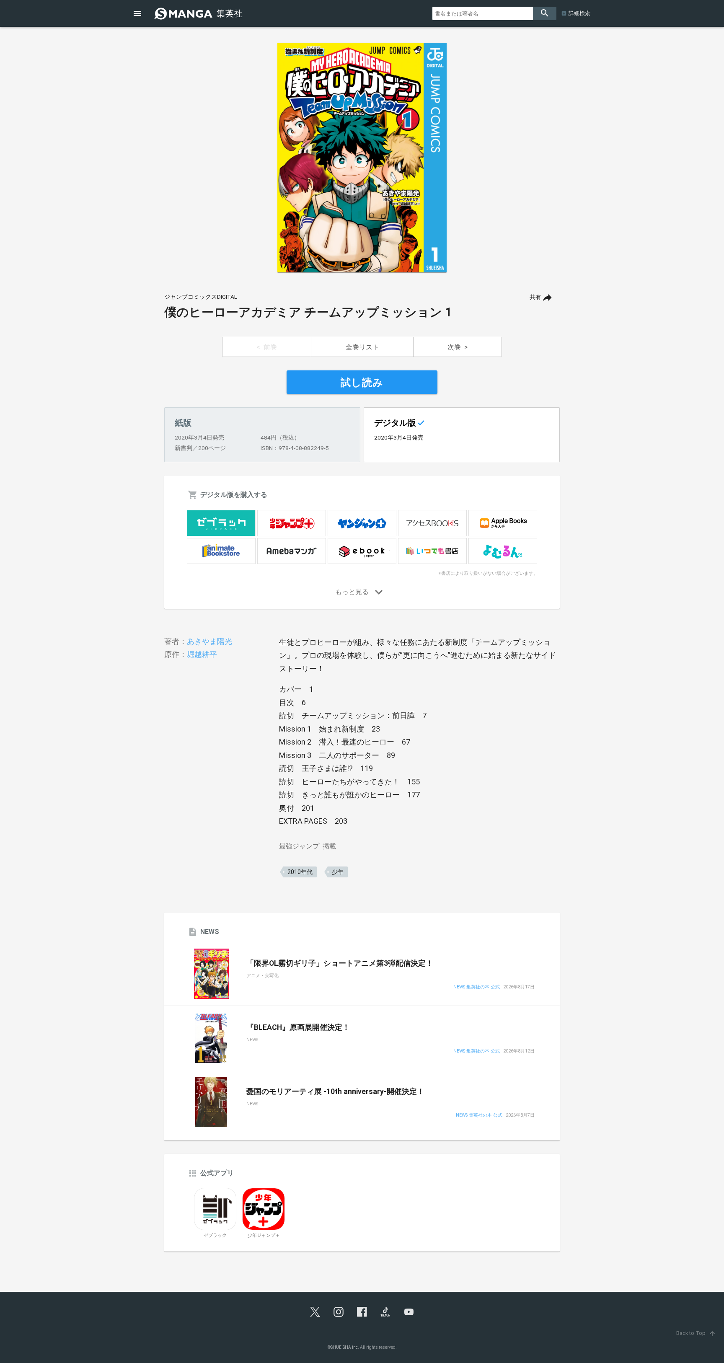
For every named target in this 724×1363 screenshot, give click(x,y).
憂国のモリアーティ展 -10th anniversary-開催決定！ (335, 1091)
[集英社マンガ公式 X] (315, 1312)
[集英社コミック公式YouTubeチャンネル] (409, 1312)
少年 (338, 872)
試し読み (362, 382)
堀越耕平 (202, 654)
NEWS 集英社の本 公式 (476, 987)
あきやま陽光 (209, 641)
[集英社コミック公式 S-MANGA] (199, 13)
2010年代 (300, 872)
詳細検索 (579, 13)
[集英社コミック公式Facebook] (362, 1312)
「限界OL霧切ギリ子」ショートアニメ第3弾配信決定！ (339, 963)
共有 (535, 297)
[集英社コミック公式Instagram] (338, 1312)
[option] (362, 157)
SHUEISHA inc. (345, 1347)
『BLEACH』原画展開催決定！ (298, 1027)
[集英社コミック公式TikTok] (385, 1312)
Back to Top (696, 1333)
